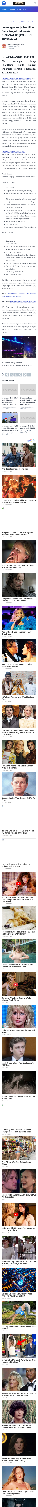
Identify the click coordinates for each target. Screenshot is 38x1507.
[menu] (4, 3)
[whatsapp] (16, 374)
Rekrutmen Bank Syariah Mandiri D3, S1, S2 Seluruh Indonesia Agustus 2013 (28, 401)
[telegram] (20, 374)
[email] (29, 374)
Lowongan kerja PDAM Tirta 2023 (23, 301)
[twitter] (12, 374)
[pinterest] (24, 374)
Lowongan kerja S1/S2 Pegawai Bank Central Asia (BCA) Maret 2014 (10, 428)
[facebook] (7, 374)
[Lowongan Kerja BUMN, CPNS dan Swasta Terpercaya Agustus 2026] (19, 3)
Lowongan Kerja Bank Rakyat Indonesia (16, 79)
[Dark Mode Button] (35, 3)
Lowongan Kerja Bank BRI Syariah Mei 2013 (27, 427)
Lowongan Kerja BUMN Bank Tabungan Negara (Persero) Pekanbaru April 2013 (10, 401)
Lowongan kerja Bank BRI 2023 (13, 151)
